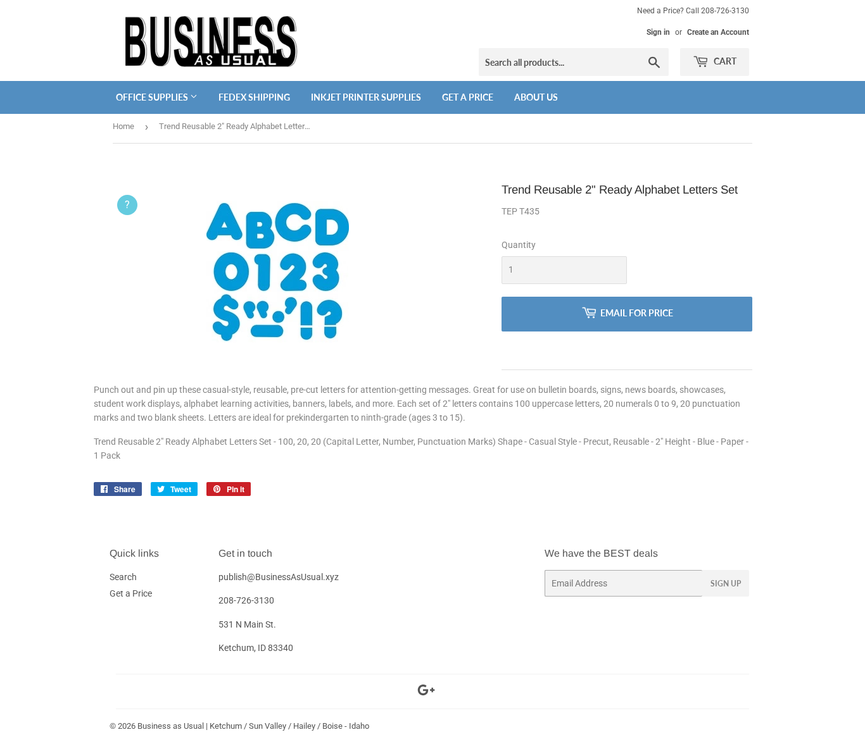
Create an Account (718, 32)
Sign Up (725, 583)
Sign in (658, 32)
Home (123, 126)
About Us (536, 97)
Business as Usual (170, 726)
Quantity (519, 245)
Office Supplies (153, 97)
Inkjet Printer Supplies (366, 97)
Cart (724, 61)
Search (123, 577)
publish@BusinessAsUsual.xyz (278, 577)
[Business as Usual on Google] (426, 692)
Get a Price (467, 97)
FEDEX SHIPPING (254, 97)
